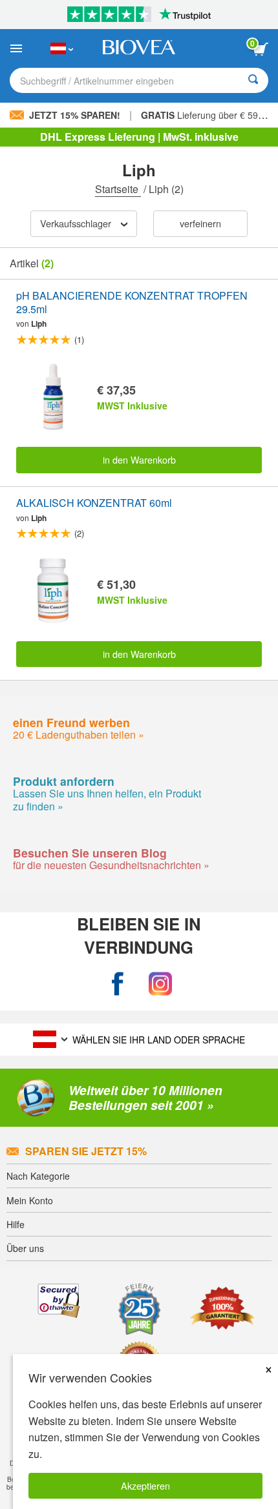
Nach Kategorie (38, 1175)
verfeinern (200, 223)
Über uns (25, 1248)
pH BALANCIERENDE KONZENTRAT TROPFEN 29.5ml (132, 302)
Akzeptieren (145, 1485)
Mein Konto (29, 1200)
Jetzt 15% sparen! (75, 114)
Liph (39, 323)
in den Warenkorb (139, 459)
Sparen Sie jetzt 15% (86, 1151)
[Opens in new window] (117, 983)
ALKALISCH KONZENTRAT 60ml (94, 503)
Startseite (118, 188)
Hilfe (15, 1224)
